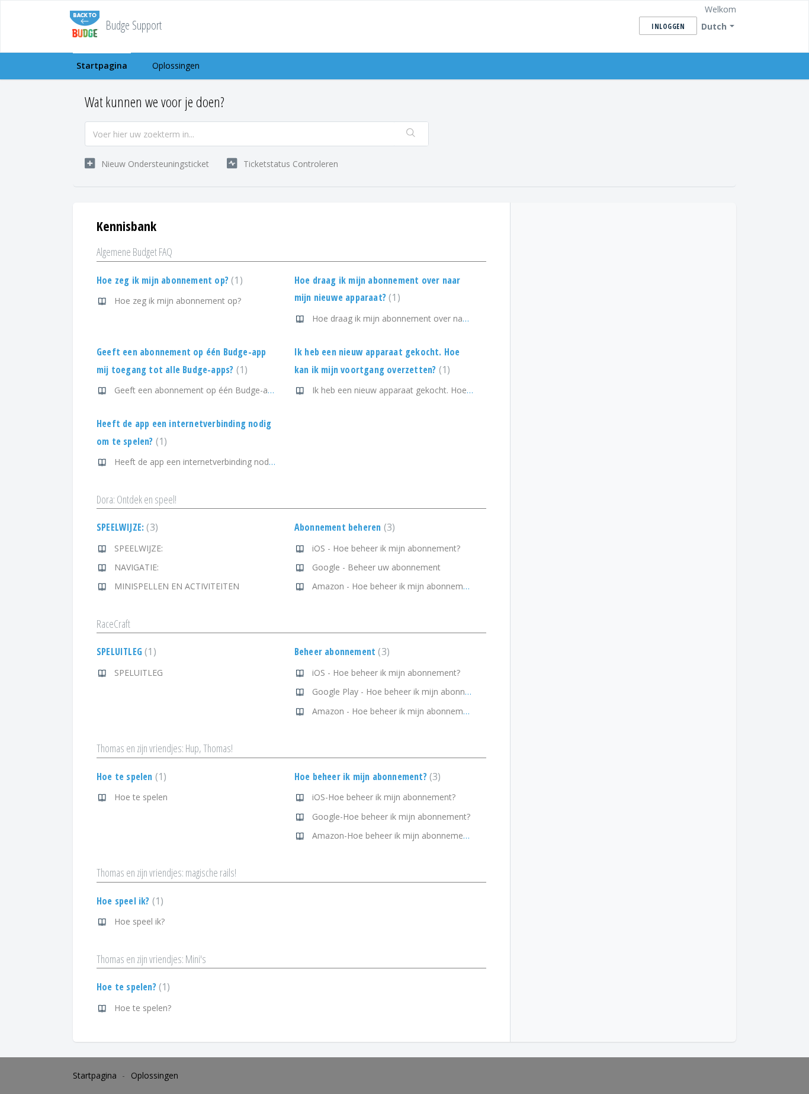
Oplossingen (176, 65)
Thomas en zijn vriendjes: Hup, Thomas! (165, 748)
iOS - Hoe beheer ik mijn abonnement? (386, 548)
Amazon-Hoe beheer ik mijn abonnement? (393, 835)
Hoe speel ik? (128, 900)
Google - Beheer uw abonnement (376, 567)
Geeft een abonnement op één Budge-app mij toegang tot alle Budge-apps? (260, 390)
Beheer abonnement (340, 651)
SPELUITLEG (125, 651)
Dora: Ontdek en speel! (136, 499)
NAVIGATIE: (136, 567)
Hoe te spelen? (132, 986)
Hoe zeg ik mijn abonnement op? (168, 280)
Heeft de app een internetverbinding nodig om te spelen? (223, 461)
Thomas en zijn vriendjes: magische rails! (166, 872)
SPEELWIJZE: (126, 527)
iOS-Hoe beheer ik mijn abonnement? (383, 797)
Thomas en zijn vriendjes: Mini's (151, 959)
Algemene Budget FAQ (134, 252)
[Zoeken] (411, 134)
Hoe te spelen (130, 776)
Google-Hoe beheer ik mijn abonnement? (391, 816)
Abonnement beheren (343, 527)
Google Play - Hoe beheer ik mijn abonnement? (402, 691)
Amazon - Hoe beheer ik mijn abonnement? (395, 586)
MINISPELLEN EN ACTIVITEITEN (176, 586)
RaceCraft (113, 624)
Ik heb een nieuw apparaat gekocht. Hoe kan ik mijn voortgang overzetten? (455, 390)
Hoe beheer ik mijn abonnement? (366, 776)
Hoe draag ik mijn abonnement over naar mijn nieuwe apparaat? (435, 318)
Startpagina (101, 65)
